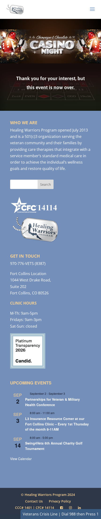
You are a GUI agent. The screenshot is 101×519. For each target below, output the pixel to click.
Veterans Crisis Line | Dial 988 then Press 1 (61, 514)
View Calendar (21, 458)
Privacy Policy (60, 501)
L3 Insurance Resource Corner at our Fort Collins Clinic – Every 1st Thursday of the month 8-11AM (57, 424)
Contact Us (34, 501)
